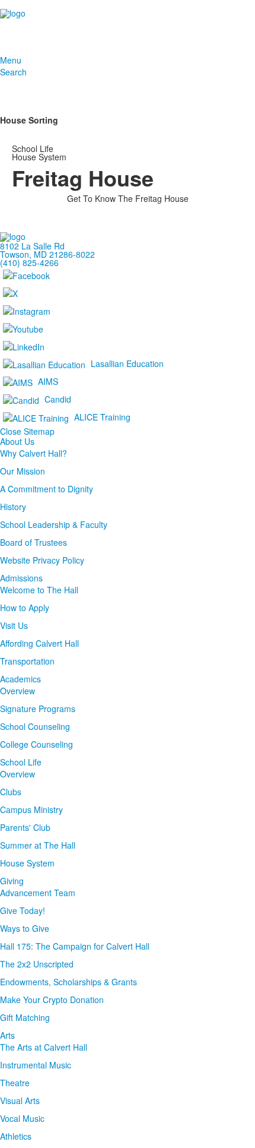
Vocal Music (22, 1118)
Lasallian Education (127, 363)
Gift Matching (25, 1017)
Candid (57, 398)
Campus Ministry (31, 809)
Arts (7, 1035)
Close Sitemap (27, 431)
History (13, 507)
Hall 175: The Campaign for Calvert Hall (74, 946)
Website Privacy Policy (42, 560)
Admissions (21, 578)
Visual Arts (20, 1100)
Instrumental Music (35, 1065)
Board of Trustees (33, 542)
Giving (12, 881)
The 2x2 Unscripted (37, 964)
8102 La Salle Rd (32, 246)
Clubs (10, 792)
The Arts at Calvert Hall (43, 1047)
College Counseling (36, 744)
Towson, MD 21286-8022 (47, 254)
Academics (20, 679)
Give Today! (22, 910)
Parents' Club (25, 827)
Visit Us (14, 625)
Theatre (15, 1083)
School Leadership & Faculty (53, 524)
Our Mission (22, 471)
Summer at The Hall (37, 845)
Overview (17, 691)
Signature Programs (37, 708)
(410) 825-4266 (29, 262)
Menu (10, 60)
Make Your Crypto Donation (52, 999)
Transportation (27, 661)
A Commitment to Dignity (46, 489)
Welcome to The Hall (39, 590)
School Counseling (35, 726)
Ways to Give (24, 928)
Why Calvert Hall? (33, 453)
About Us (17, 441)
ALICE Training (102, 416)
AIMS (48, 381)
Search (13, 72)
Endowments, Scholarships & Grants (68, 982)
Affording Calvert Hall (39, 643)
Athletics (15, 1136)
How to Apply (24, 607)
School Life (21, 762)
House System (27, 863)
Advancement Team (37, 893)
